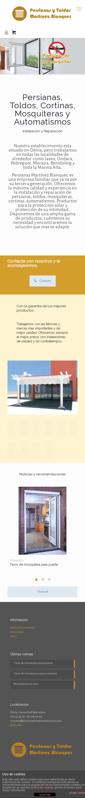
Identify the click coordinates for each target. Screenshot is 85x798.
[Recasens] (48, 428)
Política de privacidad (22, 627)
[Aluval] (11, 428)
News (13, 636)
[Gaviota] (11, 449)
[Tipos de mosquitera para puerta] (42, 521)
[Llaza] (61, 428)
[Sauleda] (36, 428)
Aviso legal (16, 632)
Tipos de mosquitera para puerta (34, 564)
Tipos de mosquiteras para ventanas (35, 673)
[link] (42, 388)
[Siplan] (23, 428)
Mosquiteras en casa (26, 684)
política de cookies (41, 787)
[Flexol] (23, 449)
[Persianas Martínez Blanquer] (42, 13)
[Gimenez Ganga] (73, 428)
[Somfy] (48, 449)
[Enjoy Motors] (36, 449)
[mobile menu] (79, 9)
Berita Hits (16, 725)
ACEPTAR (45, 794)
